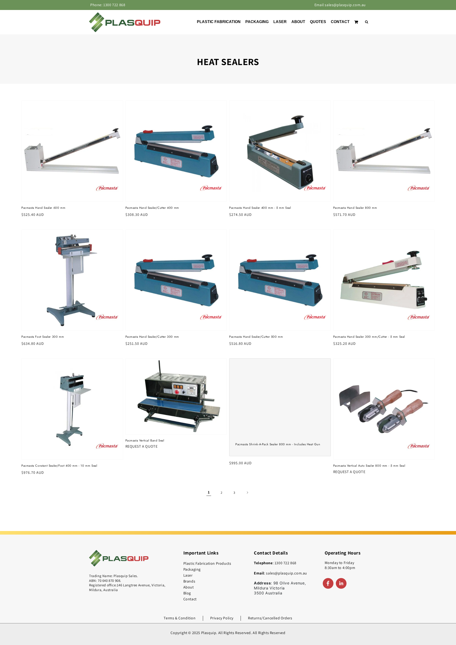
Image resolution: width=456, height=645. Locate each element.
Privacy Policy (221, 618)
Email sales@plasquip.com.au (340, 4)
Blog (187, 593)
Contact (190, 599)
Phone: (107, 4)
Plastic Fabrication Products (207, 563)
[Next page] (247, 492)
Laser (188, 575)
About (188, 587)
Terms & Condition (179, 618)
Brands (189, 581)
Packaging (192, 569)
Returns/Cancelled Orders (270, 618)
